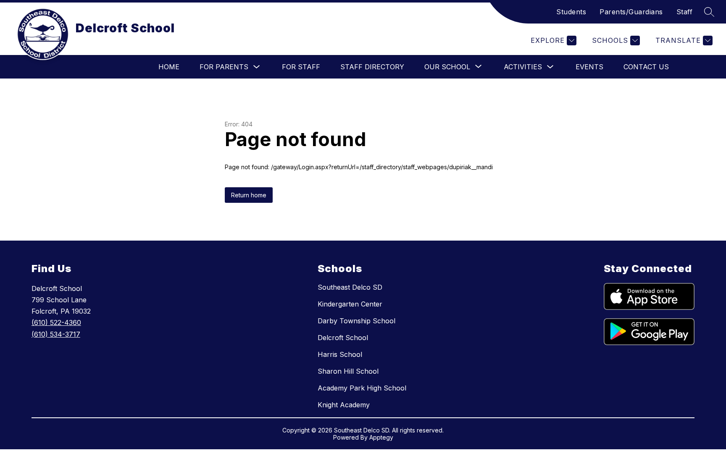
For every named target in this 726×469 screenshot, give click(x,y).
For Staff (301, 67)
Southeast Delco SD (350, 287)
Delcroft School (343, 337)
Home (168, 67)
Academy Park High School (362, 388)
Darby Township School (356, 321)
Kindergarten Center (350, 304)
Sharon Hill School (348, 371)
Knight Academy (344, 405)
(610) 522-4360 (56, 322)
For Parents (224, 67)
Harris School (340, 354)
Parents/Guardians (631, 12)
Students (571, 12)
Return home (248, 195)
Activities (523, 67)
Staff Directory (372, 67)
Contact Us (646, 67)
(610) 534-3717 (56, 334)
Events (589, 67)
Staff (684, 12)
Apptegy (381, 437)
